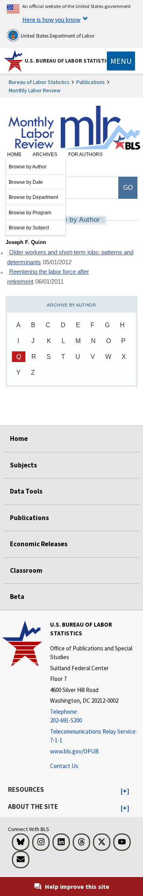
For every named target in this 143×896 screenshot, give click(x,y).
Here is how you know (51, 19)
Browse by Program (30, 212)
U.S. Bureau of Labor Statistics (68, 60)
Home (14, 154)
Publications (90, 82)
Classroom (26, 570)
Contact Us (64, 766)
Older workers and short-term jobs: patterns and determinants (70, 257)
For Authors (85, 154)
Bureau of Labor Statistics (39, 82)
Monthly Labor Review (34, 90)
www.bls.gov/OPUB (74, 751)
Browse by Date (26, 182)
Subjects (23, 465)
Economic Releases (39, 544)
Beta (17, 596)
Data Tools (26, 491)
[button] (125, 791)
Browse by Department (33, 197)
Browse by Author (27, 167)
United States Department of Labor (57, 35)
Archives (45, 154)
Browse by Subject (29, 228)
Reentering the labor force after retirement (48, 277)
